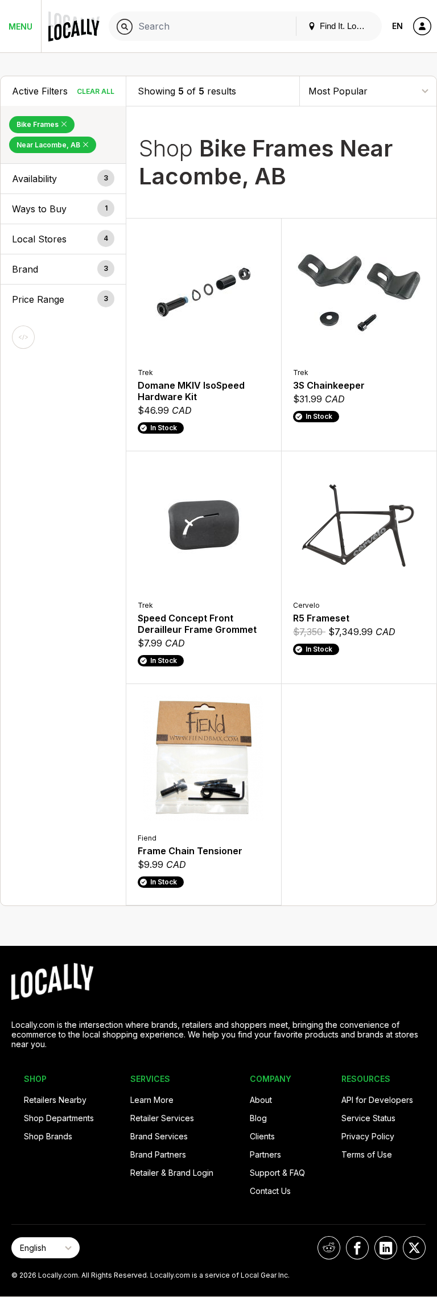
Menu (20, 26)
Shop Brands (48, 1136)
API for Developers (377, 1100)
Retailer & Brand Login (171, 1172)
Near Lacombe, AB (49, 145)
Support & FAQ (277, 1172)
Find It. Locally (345, 26)
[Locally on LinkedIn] (385, 1247)
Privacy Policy (367, 1136)
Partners (265, 1154)
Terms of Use (366, 1154)
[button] (63, 178)
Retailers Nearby (55, 1100)
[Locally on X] (414, 1247)
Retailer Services (162, 1118)
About (261, 1100)
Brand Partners (158, 1154)
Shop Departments (59, 1118)
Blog (258, 1118)
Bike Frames (38, 124)
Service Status (368, 1118)
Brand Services (159, 1136)
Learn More (152, 1100)
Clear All (95, 91)
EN (397, 26)
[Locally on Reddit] (329, 1247)
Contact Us (270, 1191)
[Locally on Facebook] (357, 1247)
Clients (262, 1136)
